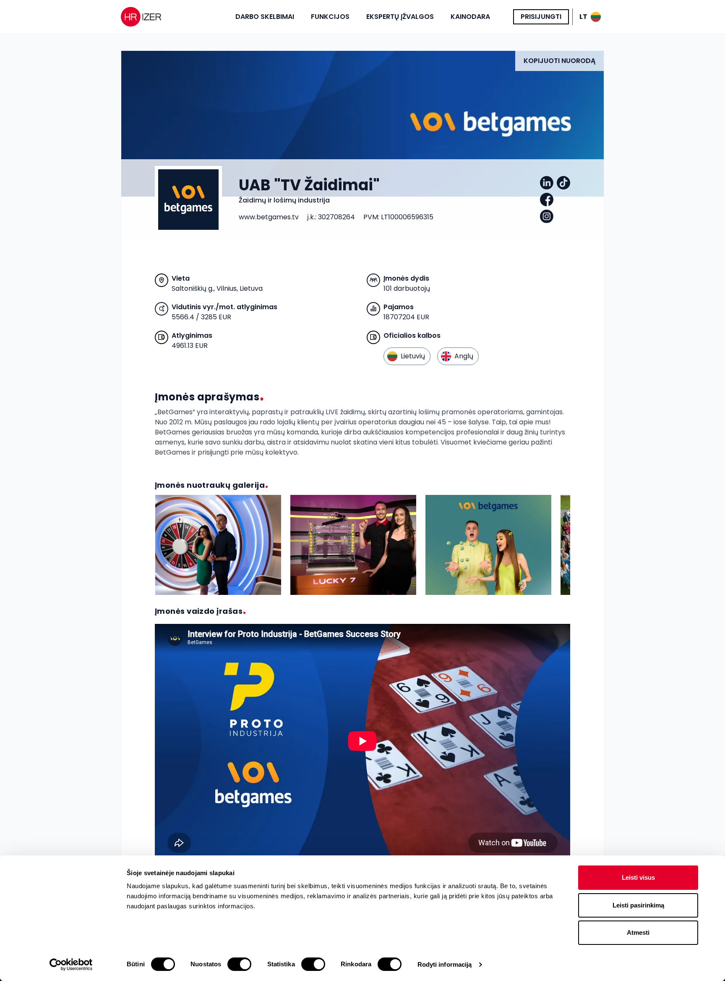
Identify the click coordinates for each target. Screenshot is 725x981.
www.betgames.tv (269, 217)
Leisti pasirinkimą (638, 905)
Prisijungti (541, 16)
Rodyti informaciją (444, 964)
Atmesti (638, 932)
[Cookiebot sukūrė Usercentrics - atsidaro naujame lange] (71, 964)
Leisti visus (638, 877)
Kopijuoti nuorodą (559, 61)
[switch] (239, 964)
